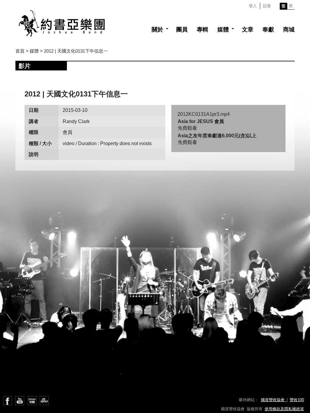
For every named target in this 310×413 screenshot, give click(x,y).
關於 (157, 29)
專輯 (202, 29)
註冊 (267, 6)
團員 (182, 29)
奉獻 (268, 29)
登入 (253, 6)
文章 (247, 29)
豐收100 (297, 400)
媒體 (223, 29)
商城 (289, 29)
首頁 (20, 51)
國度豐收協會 (274, 400)
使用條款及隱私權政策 (284, 409)
